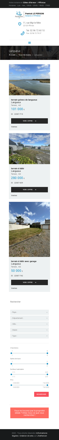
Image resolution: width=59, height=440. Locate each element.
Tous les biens (25, 55)
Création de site (26, 436)
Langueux (16, 102)
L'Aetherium (42, 436)
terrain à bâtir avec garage (23, 261)
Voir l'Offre (28, 121)
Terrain (14, 105)
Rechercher (41, 394)
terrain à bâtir (17, 168)
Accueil (12, 55)
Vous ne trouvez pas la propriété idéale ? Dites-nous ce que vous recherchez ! (29, 413)
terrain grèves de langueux (24, 100)
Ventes (14, 127)
